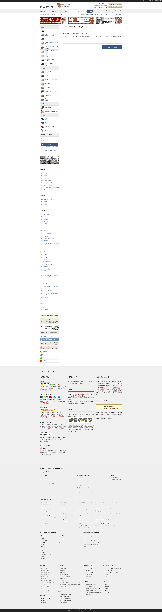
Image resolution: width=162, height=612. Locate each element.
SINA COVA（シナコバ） (85, 527)
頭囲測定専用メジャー (46, 241)
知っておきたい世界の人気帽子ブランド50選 (50, 188)
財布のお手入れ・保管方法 (48, 199)
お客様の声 (44, 259)
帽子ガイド (91, 14)
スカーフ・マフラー (50, 127)
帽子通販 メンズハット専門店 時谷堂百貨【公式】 (52, 468)
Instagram (44, 351)
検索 (91, 11)
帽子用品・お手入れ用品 (51, 111)
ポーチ (42, 556)
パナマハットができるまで (47, 588)
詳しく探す (95, 11)
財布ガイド (97, 14)
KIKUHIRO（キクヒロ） (89, 540)
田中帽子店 (63, 513)
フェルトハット (49, 39)
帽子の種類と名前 (45, 570)
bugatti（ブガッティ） (84, 517)
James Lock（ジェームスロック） (49, 513)
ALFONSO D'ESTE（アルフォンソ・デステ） (105, 519)
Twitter (43, 354)
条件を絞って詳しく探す (52, 146)
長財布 (42, 538)
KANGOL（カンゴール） (66, 515)
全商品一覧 (53, 150)
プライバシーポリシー (46, 290)
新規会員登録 (44, 309)
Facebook (107, 586)
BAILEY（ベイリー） (84, 511)
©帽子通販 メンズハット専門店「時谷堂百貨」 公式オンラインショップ (81, 610)
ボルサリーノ (59, 14)
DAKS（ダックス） (65, 507)
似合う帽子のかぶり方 (46, 180)
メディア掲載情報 (45, 262)
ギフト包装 (44, 223)
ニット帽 (47, 83)
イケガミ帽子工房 (83, 525)
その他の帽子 (48, 107)
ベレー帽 (47, 87)
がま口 (42, 544)
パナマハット (46, 14)
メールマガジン (45, 273)
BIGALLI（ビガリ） (45, 507)
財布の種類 (44, 204)
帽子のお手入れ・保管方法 (48, 182)
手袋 (46, 123)
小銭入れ (43, 546)
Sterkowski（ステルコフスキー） (102, 507)
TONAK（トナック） (100, 505)
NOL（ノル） (64, 519)
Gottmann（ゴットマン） (47, 521)
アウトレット (44, 150)
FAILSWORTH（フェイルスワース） (69, 503)
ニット (78, 484)
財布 (46, 119)
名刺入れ (43, 550)
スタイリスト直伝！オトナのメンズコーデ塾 (50, 269)
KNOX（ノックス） (45, 515)
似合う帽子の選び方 (46, 178)
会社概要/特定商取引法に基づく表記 (49, 287)
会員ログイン (44, 307)
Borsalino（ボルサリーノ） (47, 511)
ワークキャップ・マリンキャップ (51, 99)
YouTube (44, 361)
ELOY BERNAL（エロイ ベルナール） (50, 505)
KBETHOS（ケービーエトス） (102, 523)
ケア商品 (43, 558)
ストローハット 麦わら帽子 (51, 43)
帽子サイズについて (46, 173)
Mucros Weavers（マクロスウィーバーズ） (105, 525)
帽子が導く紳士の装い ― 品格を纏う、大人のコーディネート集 (49, 276)
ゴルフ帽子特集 (63, 602)
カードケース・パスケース (47, 554)
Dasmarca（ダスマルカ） (85, 519)
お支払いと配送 (104, 14)
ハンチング (52, 14)
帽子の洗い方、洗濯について (48, 185)
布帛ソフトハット (49, 35)
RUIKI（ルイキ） (88, 546)
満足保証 (43, 216)
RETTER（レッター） (66, 517)
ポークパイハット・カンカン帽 (51, 59)
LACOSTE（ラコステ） (66, 509)
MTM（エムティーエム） (101, 521)
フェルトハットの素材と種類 (48, 590)
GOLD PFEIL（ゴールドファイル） (92, 542)
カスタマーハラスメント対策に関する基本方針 (50, 293)
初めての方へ (85, 14)
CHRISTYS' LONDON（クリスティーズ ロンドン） (107, 503)
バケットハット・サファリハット (51, 55)
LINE (43, 357)
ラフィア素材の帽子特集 (65, 600)
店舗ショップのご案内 (46, 233)
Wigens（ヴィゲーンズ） (47, 523)
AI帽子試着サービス (46, 236)
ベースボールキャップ (51, 79)
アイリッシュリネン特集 (65, 594)
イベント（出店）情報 (46, 264)
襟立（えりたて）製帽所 (100, 511)
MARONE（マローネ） (66, 505)
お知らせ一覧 (44, 297)
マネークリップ (44, 548)
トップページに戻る (112, 47)
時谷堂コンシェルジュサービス (49, 238)
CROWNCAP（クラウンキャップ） (103, 509)
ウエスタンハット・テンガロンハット (51, 47)
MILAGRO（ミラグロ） (89, 536)
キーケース (43, 552)
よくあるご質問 (112, 14)
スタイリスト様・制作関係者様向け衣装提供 (50, 244)
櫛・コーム (48, 131)
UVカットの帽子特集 (65, 598)
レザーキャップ (49, 95)
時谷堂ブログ (44, 266)
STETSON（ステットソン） (47, 509)
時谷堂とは (44, 257)
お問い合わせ (119, 14)
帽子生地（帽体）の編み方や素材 (49, 580)
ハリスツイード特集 (64, 596)
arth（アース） (82, 507)
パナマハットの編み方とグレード (49, 586)
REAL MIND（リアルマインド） (91, 544)
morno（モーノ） (83, 509)
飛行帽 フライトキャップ (51, 91)
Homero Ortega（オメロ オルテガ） (49, 503)
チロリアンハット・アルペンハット (51, 51)
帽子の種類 (44, 175)
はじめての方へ (45, 254)
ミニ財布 (43, 542)
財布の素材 (44, 201)
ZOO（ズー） (87, 538)
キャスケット (48, 76)
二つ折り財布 (44, 540)
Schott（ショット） (65, 511)
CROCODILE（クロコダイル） (102, 517)
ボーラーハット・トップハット (51, 64)
